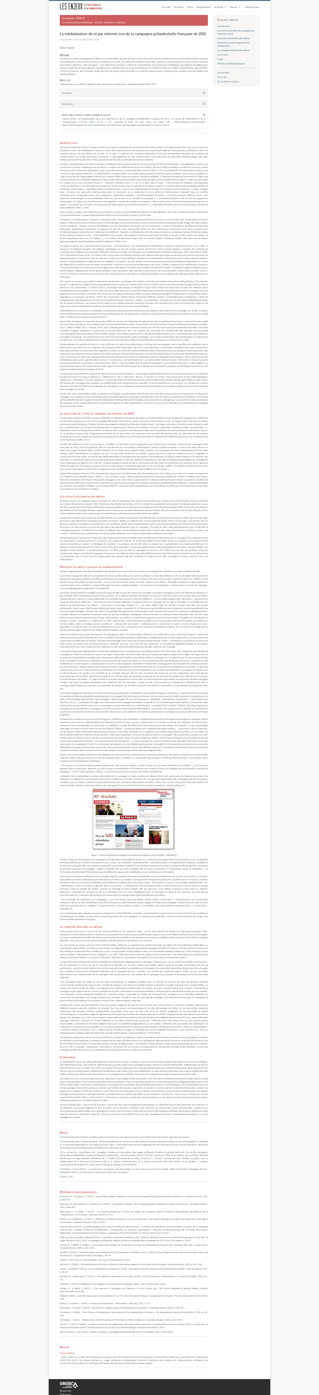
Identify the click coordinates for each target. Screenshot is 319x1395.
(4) (175, 855)
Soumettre (65, 1390)
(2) (102, 241)
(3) (181, 373)
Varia (190, 7)
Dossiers (179, 7)
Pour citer (222, 77)
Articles (218, 7)
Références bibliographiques (231, 63)
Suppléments (203, 7)
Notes (220, 59)
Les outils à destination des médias (233, 38)
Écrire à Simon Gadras (228, 81)
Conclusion (222, 54)
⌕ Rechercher (251, 7)
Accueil (166, 7)
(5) (201, 868)
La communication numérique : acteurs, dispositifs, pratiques (94, 22)
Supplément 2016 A (73, 18)
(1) (120, 67)
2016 (92, 121)
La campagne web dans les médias (233, 50)
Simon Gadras (67, 47)
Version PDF (223, 72)
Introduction (223, 26)
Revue (233, 7)
